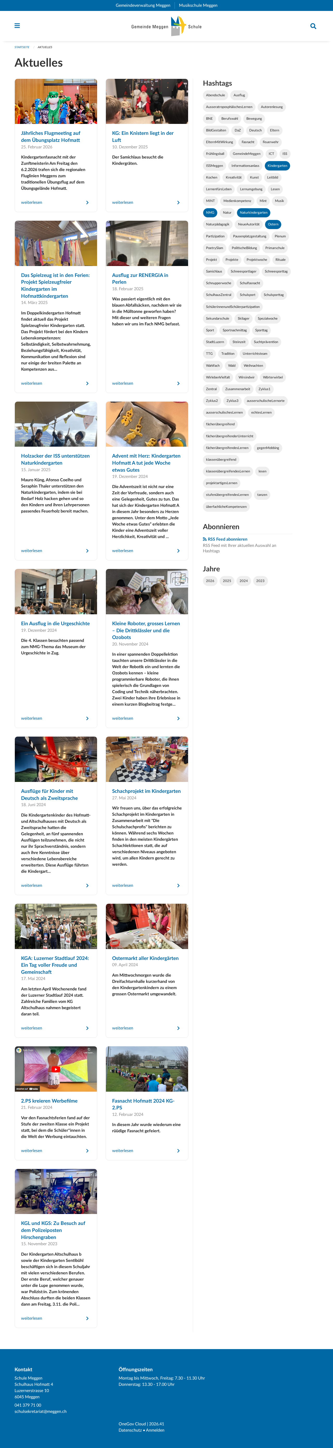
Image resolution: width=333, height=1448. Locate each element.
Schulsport (247, 294)
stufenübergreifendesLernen (227, 494)
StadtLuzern (215, 342)
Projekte (232, 259)
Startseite (22, 47)
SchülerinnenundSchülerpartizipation (233, 306)
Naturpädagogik (217, 224)
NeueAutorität (249, 224)
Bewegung (254, 118)
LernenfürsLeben (219, 189)
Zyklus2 (212, 400)
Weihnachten (253, 365)
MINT (210, 201)
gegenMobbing (268, 448)
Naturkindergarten (253, 212)
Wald (231, 365)
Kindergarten (277, 165)
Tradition (227, 353)
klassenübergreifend (221, 459)
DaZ (238, 130)
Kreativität (234, 177)
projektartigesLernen (221, 483)
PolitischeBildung (244, 248)
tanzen (262, 494)
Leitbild (272, 177)
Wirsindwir (247, 377)
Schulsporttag (274, 294)
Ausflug (239, 95)
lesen (262, 471)
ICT (271, 153)
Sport (210, 330)
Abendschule (215, 95)
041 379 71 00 (28, 1405)
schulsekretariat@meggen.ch (41, 1411)
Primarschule (275, 248)
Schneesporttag (276, 271)
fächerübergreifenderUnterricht (229, 436)
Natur (227, 212)
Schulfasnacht (250, 283)
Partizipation (215, 236)
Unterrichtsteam (255, 353)
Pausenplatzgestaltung (249, 236)
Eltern (274, 130)
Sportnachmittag (235, 330)
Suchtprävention (266, 342)
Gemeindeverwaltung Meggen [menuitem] (145, 5)
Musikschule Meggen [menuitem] (200, 5)
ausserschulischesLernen (224, 412)
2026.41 (156, 1424)
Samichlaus (214, 271)
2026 (210, 581)
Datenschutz (130, 1430)
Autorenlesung (272, 107)
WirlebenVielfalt (218, 377)
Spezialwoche (268, 318)
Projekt (211, 259)
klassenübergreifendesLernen (228, 471)
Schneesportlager (244, 271)
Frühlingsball (215, 153)
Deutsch (255, 130)
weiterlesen (31, 202)
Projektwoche (257, 259)
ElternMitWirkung (219, 142)
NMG (210, 212)
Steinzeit (239, 342)
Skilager (243, 318)
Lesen (275, 189)
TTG (209, 353)
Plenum (280, 236)
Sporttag (261, 330)
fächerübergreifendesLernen (227, 448)
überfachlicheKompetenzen (226, 506)
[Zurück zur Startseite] (167, 26)
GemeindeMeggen (246, 153)
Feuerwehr (271, 142)
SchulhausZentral (218, 294)
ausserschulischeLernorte (266, 400)
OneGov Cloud (132, 1424)
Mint (263, 201)
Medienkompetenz (237, 201)
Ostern (273, 224)
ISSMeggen (214, 165)
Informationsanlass (245, 165)
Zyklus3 (233, 400)
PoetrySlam (214, 248)
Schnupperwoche (218, 283)
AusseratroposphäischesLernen (229, 107)
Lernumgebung (251, 189)
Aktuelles (45, 47)
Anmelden (155, 1430)
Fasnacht (248, 142)
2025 (227, 581)
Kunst (254, 177)
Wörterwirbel (273, 377)
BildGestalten (216, 130)
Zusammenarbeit (237, 389)
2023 (260, 581)
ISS (285, 153)
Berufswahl (229, 118)
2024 (244, 581)
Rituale (281, 259)
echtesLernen (261, 412)
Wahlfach (213, 365)
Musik (279, 201)
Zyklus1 (265, 389)
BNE (209, 118)
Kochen (211, 177)
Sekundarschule (217, 318)
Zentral (211, 389)
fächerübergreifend (220, 424)
